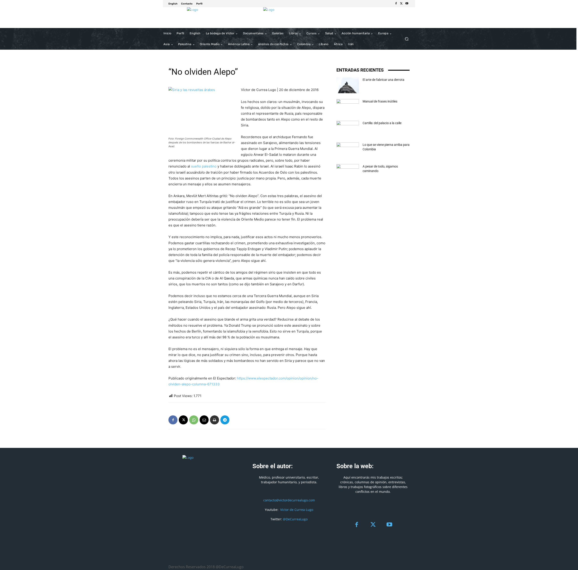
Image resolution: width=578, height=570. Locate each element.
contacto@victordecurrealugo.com (289, 500)
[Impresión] (214, 419)
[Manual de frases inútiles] (347, 107)
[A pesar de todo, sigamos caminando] (347, 172)
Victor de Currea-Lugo (296, 509)
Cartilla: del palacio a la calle (382, 123)
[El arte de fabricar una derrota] (347, 85)
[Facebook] (396, 3)
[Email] (204, 419)
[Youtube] (407, 3)
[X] (401, 3)
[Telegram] (224, 419)
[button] (406, 39)
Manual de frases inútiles (380, 101)
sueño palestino (204, 166)
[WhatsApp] (193, 419)
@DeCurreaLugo (295, 519)
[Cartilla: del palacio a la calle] (347, 129)
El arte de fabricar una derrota (383, 79)
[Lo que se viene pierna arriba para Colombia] (347, 150)
